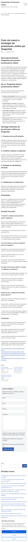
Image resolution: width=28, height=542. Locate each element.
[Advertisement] (14, 27)
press (3, 51)
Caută (2, 463)
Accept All (14, 531)
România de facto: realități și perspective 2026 (11, 513)
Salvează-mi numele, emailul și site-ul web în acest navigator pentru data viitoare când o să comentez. (13, 434)
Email (4, 403)
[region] (14, 530)
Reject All (14, 539)
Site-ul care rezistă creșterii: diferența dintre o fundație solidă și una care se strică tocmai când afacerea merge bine (13, 505)
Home (2, 13)
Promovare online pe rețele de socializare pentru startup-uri (18, 369)
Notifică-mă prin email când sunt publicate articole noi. (13, 445)
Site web (4, 408)
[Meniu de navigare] (25, 4)
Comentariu (5, 414)
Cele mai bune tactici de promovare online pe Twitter (12, 351)
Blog (6, 13)
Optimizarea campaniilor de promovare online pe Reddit (6, 376)
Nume (4, 397)
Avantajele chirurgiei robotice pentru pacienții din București (14, 501)
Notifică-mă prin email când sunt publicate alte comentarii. (12, 439)
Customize (14, 535)
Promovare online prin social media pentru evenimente (13, 353)
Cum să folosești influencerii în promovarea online (6, 369)
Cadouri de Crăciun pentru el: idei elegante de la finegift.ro (13, 483)
